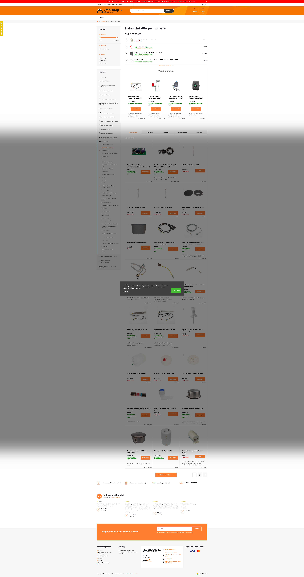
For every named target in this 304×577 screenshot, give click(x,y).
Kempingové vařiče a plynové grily (109, 165)
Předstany (104, 208)
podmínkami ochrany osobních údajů (183, 532)
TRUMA (104, 63)
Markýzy (104, 177)
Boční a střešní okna (107, 144)
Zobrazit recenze (115, 497)
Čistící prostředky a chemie (109, 137)
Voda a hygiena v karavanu (108, 99)
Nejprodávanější (182, 132)
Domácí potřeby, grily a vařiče (109, 121)
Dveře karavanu (106, 159)
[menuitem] (101, 17)
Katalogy (100, 558)
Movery (104, 180)
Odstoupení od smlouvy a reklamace (113, 4)
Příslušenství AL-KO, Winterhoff (110, 205)
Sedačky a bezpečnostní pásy (110, 223)
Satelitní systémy (106, 218)
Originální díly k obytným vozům (108, 267)
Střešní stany (105, 240)
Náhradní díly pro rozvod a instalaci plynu (109, 214)
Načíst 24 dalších (164, 475)
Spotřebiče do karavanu (108, 117)
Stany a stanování (106, 129)
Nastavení (126, 291)
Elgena (103, 60)
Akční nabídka (105, 81)
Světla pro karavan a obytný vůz (110, 243)
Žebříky (104, 252)
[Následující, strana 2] (200, 475)
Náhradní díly (105, 141)
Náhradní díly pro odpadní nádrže (109, 199)
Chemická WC (105, 150)
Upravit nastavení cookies (131, 573)
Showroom (101, 560)
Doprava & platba (103, 556)
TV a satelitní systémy (107, 113)
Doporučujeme (133, 132)
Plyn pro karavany (106, 95)
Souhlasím (177, 290)
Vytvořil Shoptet (203, 573)
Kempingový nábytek (107, 109)
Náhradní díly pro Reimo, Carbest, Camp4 (108, 186)
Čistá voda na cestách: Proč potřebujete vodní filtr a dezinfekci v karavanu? (128, 552)
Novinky (103, 77)
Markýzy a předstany (107, 125)
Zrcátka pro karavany (107, 249)
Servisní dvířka (105, 230)
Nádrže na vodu (106, 183)
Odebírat (196, 528)
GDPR (99, 565)
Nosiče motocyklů (106, 195)
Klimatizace (105, 171)
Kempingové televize (107, 161)
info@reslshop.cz (170, 549)
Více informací (135, 288)
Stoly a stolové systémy (108, 237)
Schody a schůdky (106, 221)
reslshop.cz (168, 558)
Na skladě (104, 49)
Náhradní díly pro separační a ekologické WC (109, 227)
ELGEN (103, 58)
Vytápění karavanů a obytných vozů (109, 104)
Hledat (168, 10)
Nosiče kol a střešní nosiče (109, 192)
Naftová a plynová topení (108, 190)
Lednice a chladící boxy (108, 174)
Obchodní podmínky (103, 562)
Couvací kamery (106, 156)
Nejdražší (166, 132)
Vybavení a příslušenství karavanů (108, 86)
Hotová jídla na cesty (107, 133)
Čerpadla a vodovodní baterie (110, 153)
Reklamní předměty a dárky (109, 256)
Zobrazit (200, 170)
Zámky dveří (105, 246)
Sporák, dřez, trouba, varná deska (109, 234)
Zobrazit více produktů (165, 65)
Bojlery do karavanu (107, 147)
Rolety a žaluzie (106, 211)
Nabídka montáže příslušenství (106, 261)
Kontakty (99, 4)
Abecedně (199, 132)
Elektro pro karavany (107, 90)
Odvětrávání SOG (106, 202)
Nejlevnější (149, 132)
